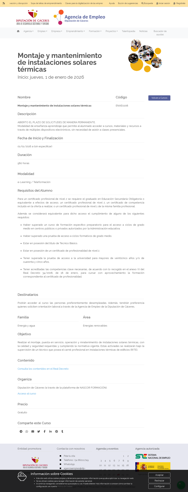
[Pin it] (56, 431)
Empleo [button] (42, 31)
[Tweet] (38, 431)
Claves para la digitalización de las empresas (75, 3)
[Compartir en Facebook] (45, 431)
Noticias (143, 31)
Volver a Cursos (159, 98)
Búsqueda (148, 3)
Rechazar (159, 480)
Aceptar (159, 475)
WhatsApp (69, 464)
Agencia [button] (28, 31)
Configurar (159, 486)
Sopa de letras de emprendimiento (35, 3)
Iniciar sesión (164, 3)
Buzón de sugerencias (128, 3)
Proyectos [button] (111, 31)
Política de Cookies (64, 486)
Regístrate (180, 3)
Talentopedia (128, 31)
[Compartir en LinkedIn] (50, 431)
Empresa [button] (55, 31)
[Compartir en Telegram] (21, 431)
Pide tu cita (69, 456)
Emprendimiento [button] (74, 31)
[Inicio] (18, 31)
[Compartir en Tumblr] (62, 431)
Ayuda (112, 3)
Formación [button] (94, 31)
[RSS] (4, 3)
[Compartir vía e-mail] (32, 431)
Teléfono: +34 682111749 (76, 460)
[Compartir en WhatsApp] (27, 431)
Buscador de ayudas (160, 33)
